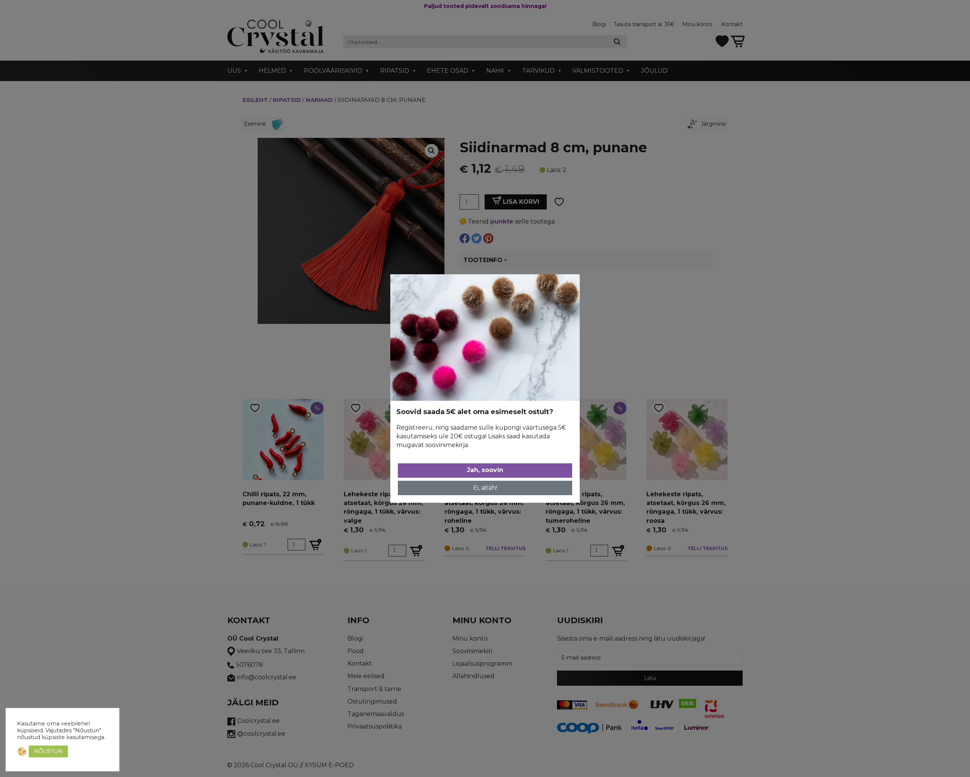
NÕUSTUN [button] (48, 751)
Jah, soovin (485, 470)
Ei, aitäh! (485, 487)
